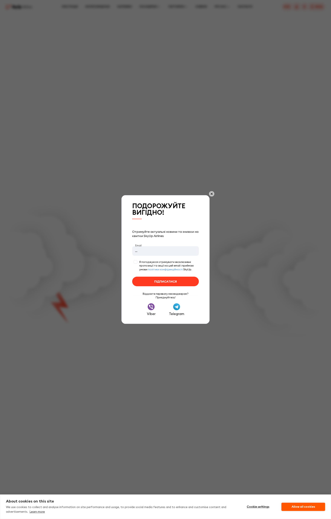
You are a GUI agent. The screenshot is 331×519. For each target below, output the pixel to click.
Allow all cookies (303, 507)
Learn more (37, 511)
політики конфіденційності (165, 269)
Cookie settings (258, 507)
